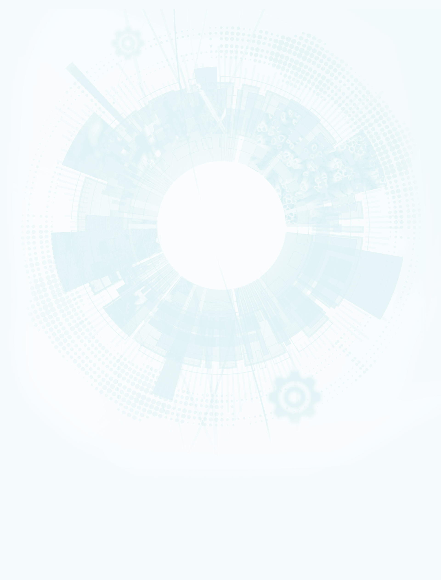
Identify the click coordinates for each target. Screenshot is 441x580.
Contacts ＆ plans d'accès (28, 302)
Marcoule (21, 314)
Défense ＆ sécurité (25, 109)
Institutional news (29, 161)
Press (24, 337)
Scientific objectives (31, 82)
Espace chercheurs (32, 343)
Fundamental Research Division (392, 459)
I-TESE (20, 184)
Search (6, 207)
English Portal (385, 447)
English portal (29, 358)
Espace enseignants (33, 346)
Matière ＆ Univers (25, 121)
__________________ (32, 355)
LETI (85, 532)
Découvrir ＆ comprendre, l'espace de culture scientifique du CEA (61, 414)
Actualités (18, 424)
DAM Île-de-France (25, 317)
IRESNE (20, 175)
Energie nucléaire (25, 56)
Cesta (20, 322)
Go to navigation (211, 444)
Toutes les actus (31, 427)
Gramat (21, 328)
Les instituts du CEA (25, 507)
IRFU (33, 566)
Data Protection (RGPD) (28, 266)
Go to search (213, 448)
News (17, 66)
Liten (32, 526)
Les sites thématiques (27, 362)
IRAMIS (32, 560)
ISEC (20, 181)
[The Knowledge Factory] (48, 32)
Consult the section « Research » (23, 139)
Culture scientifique (25, 394)
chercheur (22, 388)
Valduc (21, 319)
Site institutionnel (147, 306)
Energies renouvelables (27, 115)
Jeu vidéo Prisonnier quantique (40, 420)
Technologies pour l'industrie (29, 118)
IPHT (32, 557)
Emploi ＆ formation (25, 385)
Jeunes (21, 400)
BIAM (85, 554)
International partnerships (37, 132)
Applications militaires (26, 53)
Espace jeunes (29, 349)
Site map (17, 270)
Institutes (22, 99)
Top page (9, 277)
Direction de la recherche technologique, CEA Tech (52, 374)
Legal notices (21, 263)
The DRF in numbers (29, 93)
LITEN (20, 187)
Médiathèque (23, 403)
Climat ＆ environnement (27, 127)
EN (374, 441)
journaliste (22, 382)
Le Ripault (21, 325)
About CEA (384, 453)
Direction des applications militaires (43, 368)
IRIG (32, 569)
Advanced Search (50, 215)
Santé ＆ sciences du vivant (29, 124)
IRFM (33, 563)
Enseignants (23, 397)
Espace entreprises (32, 352)
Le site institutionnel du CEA (38, 365)
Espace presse (29, 430)
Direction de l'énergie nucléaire (40, 371)
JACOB (85, 541)
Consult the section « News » (20, 167)
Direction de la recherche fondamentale (45, 377)
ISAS (20, 178)
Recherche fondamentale (28, 62)
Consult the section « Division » (22, 105)
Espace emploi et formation (38, 340)
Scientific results (29, 155)
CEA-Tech (22, 59)
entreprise (22, 391)
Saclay (20, 308)
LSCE (33, 547)
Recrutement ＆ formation (28, 47)
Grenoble (21, 311)
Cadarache (22, 305)
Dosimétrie (22, 406)
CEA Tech (383, 456)
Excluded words (12, 219)
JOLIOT (32, 544)
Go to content (210, 441)
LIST (32, 535)
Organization (25, 88)
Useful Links (384, 450)
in (120, 211)
